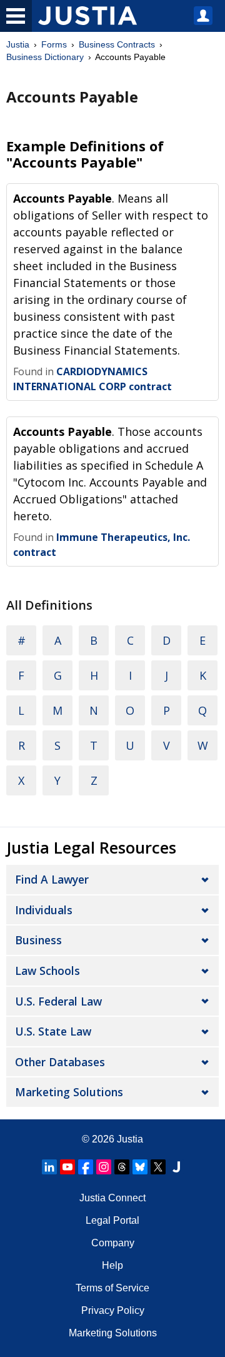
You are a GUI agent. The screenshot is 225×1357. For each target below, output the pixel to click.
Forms (54, 44)
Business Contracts (117, 44)
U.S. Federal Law (58, 1001)
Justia (17, 44)
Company (112, 1243)
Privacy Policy (112, 1310)
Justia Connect (112, 1198)
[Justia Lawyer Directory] (176, 1166)
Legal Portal (112, 1220)
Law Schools (47, 970)
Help (112, 1265)
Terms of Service (112, 1288)
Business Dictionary (45, 57)
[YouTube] (67, 1166)
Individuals (43, 909)
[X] (158, 1166)
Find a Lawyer (52, 879)
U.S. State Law (53, 1031)
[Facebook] (85, 1166)
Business (38, 939)
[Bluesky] (140, 1166)
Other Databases (60, 1061)
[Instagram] (103, 1166)
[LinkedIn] (49, 1166)
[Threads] (121, 1166)
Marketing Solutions (69, 1091)
